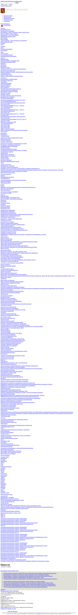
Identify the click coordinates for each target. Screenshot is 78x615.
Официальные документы (7, 154)
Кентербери (4, 458)
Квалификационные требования (9, 146)
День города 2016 (5, 108)
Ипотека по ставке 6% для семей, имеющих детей (14, 251)
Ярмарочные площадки (7, 289)
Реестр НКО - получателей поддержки (11, 452)
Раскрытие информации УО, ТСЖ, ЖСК (11, 333)
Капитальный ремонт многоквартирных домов (13, 340)
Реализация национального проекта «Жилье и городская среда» (17, 557)
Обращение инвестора (6, 374)
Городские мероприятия (7, 98)
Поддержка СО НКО (6, 193)
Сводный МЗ (4, 496)
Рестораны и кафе (5, 441)
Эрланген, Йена (5, 457)
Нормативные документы (7, 177)
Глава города (4, 131)
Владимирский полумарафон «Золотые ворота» (13, 116)
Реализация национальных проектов (10, 511)
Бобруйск (3, 483)
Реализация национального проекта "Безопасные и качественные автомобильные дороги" (24, 537)
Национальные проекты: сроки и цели (11, 512)
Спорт (2, 428)
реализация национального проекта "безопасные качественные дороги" (19, 530)
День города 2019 (5, 120)
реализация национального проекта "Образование (14, 518)
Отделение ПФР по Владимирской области (12, 257)
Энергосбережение (6, 332)
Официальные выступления (8, 156)
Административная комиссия (8, 313)
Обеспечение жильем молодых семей (10, 244)
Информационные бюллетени (8, 231)
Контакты (3, 63)
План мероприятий (6, 84)
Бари (2, 464)
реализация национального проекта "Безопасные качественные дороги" (19, 522)
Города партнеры (5, 455)
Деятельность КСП (6, 183)
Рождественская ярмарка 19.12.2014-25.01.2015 (13, 102)
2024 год (3, 515)
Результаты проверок (6, 160)
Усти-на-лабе (4, 474)
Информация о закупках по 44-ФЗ (9, 498)
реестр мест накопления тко (8, 318)
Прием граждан (5, 237)
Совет (2, 162)
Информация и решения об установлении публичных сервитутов (18, 383)
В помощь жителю (5, 330)
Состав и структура (6, 140)
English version (4, 1)
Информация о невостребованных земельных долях (14, 391)
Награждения (4, 153)
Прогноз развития (5, 264)
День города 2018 (5, 118)
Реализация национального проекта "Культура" (13, 539)
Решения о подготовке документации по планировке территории (18, 402)
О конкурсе (4, 77)
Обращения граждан (9, 18)
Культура (3, 417)
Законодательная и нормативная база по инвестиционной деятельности (19, 365)
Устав (2, 47)
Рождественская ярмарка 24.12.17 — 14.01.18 (12, 113)
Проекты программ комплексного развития (12, 341)
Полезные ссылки (5, 67)
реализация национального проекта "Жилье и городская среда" (17, 524)
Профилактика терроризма (8, 211)
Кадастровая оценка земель (8, 393)
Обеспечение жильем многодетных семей (11, 243)
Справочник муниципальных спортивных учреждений (15, 429)
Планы (2, 184)
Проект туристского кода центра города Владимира (14, 130)
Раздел (11, 4)
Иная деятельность (5, 190)
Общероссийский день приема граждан (11, 227)
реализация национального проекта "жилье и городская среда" (17, 531)
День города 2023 (5, 127)
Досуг (2, 439)
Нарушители (4, 354)
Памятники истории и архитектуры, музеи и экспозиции (15, 435)
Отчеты (3, 186)
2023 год (3, 517)
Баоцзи (2, 481)
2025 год (3, 514)
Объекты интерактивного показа (9, 438)
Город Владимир (8, 15)
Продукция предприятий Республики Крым (12, 291)
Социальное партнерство (7, 311)
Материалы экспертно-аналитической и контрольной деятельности (18, 187)
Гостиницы (3, 442)
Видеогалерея (4, 39)
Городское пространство (7, 443)
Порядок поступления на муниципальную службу (14, 143)
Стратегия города (8, 19)
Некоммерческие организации (8, 56)
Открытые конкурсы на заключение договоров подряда (15, 325)
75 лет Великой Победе (7, 123)
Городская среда (5, 319)
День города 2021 (5, 124)
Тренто (2, 462)
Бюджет (3, 267)
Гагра (2, 490)
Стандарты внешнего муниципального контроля (13, 180)
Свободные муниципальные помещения (11, 301)
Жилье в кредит (5, 248)
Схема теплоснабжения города (9, 336)
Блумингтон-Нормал (6, 466)
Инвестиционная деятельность (9, 364)
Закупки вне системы (6, 504)
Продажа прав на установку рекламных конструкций (14, 508)
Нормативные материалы (7, 358)
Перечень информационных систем (10, 161)
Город (2, 44)
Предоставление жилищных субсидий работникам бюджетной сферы (19, 247)
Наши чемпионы (5, 431)
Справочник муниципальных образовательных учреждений (16, 425)
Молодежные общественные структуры (11, 451)
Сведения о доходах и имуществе (9, 167)
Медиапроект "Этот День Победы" (10, 35)
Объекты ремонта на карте (7, 321)
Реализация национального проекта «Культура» (13, 554)
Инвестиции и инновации (7, 280)
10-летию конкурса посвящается (9, 90)
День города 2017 (5, 112)
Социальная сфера (5, 416)
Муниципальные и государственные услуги (12, 228)
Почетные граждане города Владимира (11, 95)
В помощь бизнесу (5, 297)
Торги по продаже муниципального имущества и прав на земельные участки (21, 505)
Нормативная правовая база (8, 70)
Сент (2, 465)
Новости (7, 23)
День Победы (7, 25)
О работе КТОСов (5, 73)
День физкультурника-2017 (8, 111)
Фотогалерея (4, 37)
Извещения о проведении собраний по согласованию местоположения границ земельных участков (26, 384)
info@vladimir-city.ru (6, 607)
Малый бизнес (7, 17)
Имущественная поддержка (8, 302)
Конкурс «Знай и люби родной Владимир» (12, 76)
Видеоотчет (4, 66)
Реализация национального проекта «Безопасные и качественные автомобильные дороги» (24, 555)
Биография (3, 133)
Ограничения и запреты (7, 151)
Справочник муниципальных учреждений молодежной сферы (17, 448)
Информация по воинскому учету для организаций (14, 362)
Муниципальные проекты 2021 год (10, 532)
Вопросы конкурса (5, 86)
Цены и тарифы (5, 329)
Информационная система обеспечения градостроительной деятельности (20, 396)
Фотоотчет (3, 64)
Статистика (15, 591)
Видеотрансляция (5, 207)
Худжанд (3, 491)
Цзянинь (3, 479)
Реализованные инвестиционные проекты (12, 371)
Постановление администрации (9, 79)
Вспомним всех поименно (7, 31)
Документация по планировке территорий (12, 403)
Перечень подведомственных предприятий (12, 322)
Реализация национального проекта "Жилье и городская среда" (17, 538)
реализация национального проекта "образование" (14, 527)
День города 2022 (5, 126)
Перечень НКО (5, 59)
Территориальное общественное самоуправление (13, 69)
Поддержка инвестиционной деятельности (12, 376)
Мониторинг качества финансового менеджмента (14, 274)
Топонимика (4, 410)
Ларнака (3, 485)
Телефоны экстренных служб (8, 233)
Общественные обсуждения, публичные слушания (14, 171)
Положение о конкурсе (7, 80)
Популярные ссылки (6, 570)
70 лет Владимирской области (8, 101)
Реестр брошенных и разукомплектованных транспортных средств (18, 259)
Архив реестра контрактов (7, 501)
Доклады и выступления (7, 188)
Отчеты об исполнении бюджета (9, 270)
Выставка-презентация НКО (8, 62)
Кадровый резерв (5, 147)
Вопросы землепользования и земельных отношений (14, 381)
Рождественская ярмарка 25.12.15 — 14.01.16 (12, 105)
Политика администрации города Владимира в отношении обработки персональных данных (25, 561)
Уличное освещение (6, 349)
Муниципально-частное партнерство (10, 375)
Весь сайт (4, 4)
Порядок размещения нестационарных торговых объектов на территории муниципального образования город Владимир (32, 288)
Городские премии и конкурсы (9, 422)
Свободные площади (6, 305)
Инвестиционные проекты (8, 370)
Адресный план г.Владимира (8, 406)
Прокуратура (4, 235)
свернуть (3, 589)
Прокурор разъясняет (6, 240)
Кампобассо (4, 461)
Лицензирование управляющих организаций (12, 338)
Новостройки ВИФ (6, 250)
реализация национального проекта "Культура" (13, 521)
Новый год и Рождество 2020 (8, 122)
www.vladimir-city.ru (6, 595)
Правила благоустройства (7, 409)
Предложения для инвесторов (8, 372)
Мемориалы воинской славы (8, 36)
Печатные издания (5, 93)
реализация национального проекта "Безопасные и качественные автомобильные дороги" (24, 545)
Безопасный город (5, 208)
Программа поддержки (7, 295)
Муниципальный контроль (8, 352)
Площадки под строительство (8, 307)
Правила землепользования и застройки (11, 401)
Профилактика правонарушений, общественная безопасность (17, 214)
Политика (38, 613)
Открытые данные (5, 205)
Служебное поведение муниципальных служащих (14, 150)
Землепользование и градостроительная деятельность (14, 379)
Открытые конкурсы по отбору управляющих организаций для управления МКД (22, 326)
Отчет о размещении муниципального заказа (12, 500)
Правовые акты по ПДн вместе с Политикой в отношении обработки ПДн (20, 168)
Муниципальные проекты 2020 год (10, 541)
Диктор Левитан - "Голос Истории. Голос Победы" (14, 40)
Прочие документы (6, 181)
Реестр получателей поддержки (9, 299)
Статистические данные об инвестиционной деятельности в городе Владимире (21, 368)
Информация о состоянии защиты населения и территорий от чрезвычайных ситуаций (23, 234)
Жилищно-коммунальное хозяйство (10, 315)
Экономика (3, 278)
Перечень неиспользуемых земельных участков (13, 309)
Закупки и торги (5, 492)
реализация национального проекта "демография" (14, 528)
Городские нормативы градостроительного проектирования (16, 399)
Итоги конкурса (5, 87)
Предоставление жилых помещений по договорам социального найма (19, 241)
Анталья (3, 488)
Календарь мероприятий (7, 420)
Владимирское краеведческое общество (11, 88)
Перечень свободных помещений (9, 308)
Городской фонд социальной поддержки (11, 255)
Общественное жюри (6, 83)
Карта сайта (9, 591)
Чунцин (3, 480)
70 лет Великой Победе (7, 55)
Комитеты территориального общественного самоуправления (17, 72)
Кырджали (3, 476)
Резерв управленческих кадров (9, 149)
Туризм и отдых (5, 433)
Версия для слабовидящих (15, 1)
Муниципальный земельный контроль (11, 389)
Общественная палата (6, 74)
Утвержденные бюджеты (7, 269)
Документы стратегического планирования (12, 262)
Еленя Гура (3, 473)
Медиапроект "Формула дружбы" (9, 91)
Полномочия (4, 134)
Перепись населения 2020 (7, 357)
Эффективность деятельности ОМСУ (10, 283)
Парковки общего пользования (9, 345)
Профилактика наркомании (8, 210)
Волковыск (3, 484)
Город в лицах (4, 53)
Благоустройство (5, 347)
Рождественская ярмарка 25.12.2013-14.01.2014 (13, 100)
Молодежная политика (6, 446)
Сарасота (3, 468)
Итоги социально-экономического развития (12, 281)
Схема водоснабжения (6, 337)
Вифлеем (3, 487)
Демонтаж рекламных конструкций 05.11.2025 (13, 355)
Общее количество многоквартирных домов (12, 327)
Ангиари (3, 459)
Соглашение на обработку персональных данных (13, 559)
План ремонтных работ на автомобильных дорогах (14, 351)
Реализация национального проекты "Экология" (13, 548)
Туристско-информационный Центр (10, 445)
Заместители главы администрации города (12, 137)
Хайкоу (2, 477)
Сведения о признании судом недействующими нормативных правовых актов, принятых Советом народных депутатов (32, 170)
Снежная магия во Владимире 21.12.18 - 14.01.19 (13, 119)
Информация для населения (8, 217)
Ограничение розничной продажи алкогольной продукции (16, 303)
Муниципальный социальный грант (10, 60)
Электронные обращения (7, 226)
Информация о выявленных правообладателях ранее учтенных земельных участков (22, 395)
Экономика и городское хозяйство (9, 261)
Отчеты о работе (5, 158)
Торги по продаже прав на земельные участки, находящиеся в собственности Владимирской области (27, 507)
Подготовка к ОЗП (5, 316)
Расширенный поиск (6, 5)
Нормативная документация (8, 558)
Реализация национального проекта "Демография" (14, 535)
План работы (4, 361)
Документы (7, 21)
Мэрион (3, 469)
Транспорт (3, 312)
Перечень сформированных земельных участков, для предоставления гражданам (22, 392)
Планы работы (4, 157)
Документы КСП (5, 178)
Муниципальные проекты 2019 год (10, 551)
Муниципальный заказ (6, 494)
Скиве (2, 472)
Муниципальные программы (8, 266)
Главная (3, 23)
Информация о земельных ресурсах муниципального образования (18, 385)
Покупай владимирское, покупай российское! (12, 287)
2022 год (3, 525)
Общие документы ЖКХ (7, 348)
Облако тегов (15, 570)
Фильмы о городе (5, 94)
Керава (2, 470)
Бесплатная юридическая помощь (9, 254)
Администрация (5, 136)
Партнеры (3, 509)
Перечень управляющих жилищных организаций (13, 323)
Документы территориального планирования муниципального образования (20, 398)
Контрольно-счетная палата (8, 172)
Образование (4, 423)
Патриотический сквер (7, 42)
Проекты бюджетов (6, 271)
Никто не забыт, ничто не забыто (9, 33)
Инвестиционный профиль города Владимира (13, 367)
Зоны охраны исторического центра (10, 408)
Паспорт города (5, 284)
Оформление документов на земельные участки (13, 387)
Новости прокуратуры (6, 239)
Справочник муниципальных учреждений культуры (14, 419)
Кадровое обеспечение (6, 141)
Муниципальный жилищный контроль (11, 343)
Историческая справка (6, 49)
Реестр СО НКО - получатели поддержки (11, 199)
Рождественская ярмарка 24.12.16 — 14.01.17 (12, 109)
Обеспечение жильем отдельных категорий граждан (14, 245)
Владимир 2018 (5, 115)
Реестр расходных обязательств (9, 273)
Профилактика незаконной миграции (10, 215)
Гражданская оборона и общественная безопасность (14, 230)
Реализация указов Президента (9, 285)
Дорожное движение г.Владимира (9, 344)
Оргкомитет (4, 82)
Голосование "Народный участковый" (10, 258)
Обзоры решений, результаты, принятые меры (13, 224)
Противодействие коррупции (8, 213)
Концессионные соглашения (8, 334)
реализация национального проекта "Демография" (14, 520)
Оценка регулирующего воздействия (10, 292)
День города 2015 (5, 104)
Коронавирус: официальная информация (11, 218)
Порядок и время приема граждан (9, 223)
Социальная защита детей (7, 426)
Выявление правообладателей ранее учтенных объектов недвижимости (19, 253)
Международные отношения (8, 453)
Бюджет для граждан (6, 277)
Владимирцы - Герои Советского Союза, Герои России (15, 32)
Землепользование (5, 388)
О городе (3, 46)
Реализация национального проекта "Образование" (14, 534)
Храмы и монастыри (6, 437)
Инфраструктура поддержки (8, 298)
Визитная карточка (6, 139)
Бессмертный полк (5, 29)
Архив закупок (4, 503)
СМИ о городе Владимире (7, 129)
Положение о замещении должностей (10, 145)
